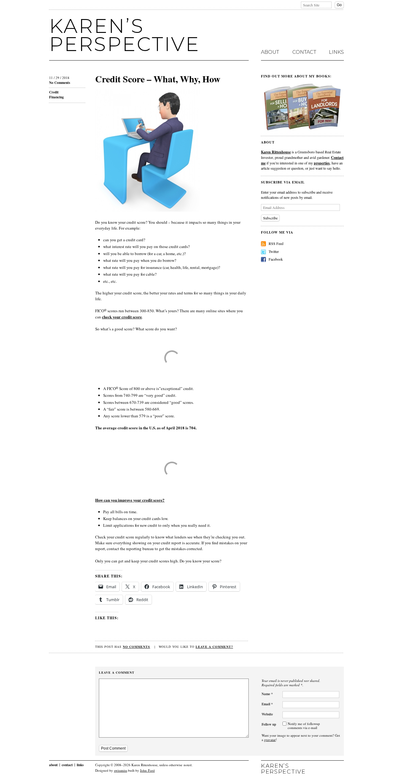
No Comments (59, 82)
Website (267, 714)
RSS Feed (276, 243)
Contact (304, 52)
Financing (56, 97)
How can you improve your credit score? (130, 500)
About (270, 52)
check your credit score (122, 317)
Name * (267, 693)
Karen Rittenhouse (276, 152)
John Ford (147, 770)
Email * (267, 704)
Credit (54, 92)
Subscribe (270, 217)
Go (339, 5)
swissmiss (120, 770)
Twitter (274, 251)
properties (322, 163)
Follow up (269, 724)
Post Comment (113, 748)
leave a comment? (214, 646)
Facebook (276, 259)
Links (336, 52)
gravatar (270, 739)
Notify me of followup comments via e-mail (304, 726)
